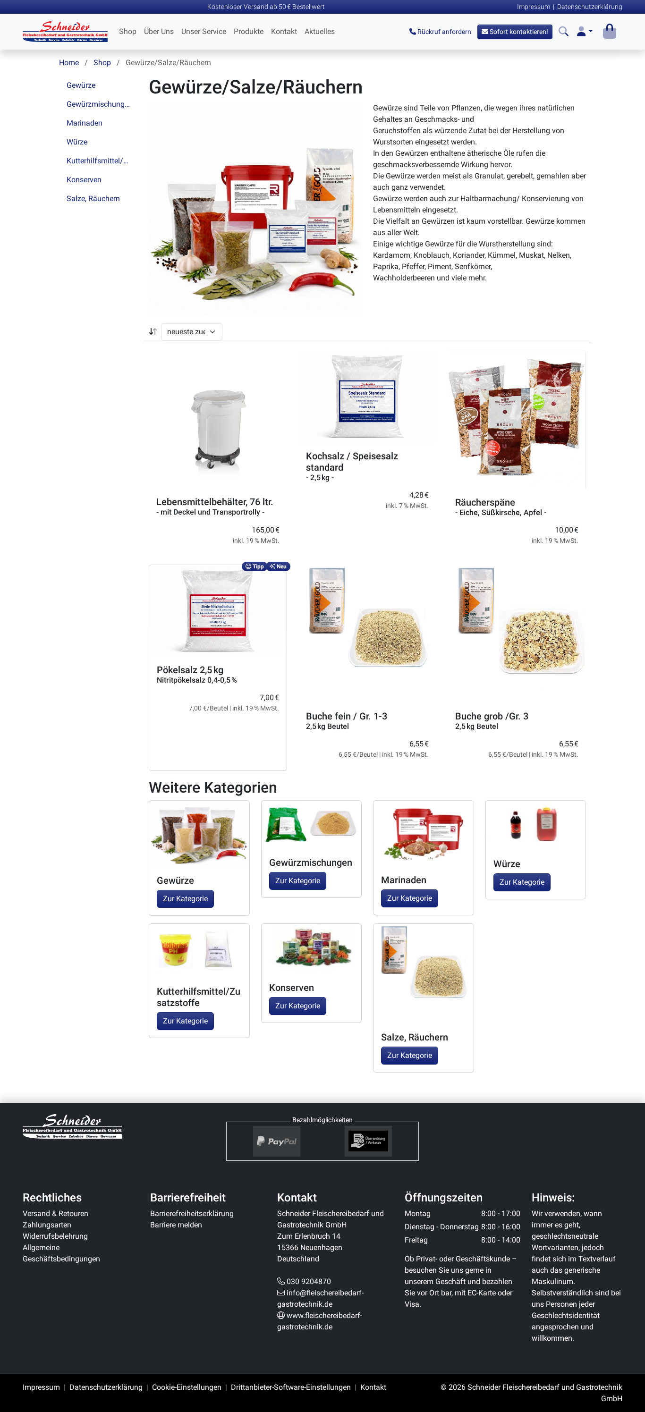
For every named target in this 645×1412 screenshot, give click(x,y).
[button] (585, 32)
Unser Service (203, 31)
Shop (127, 31)
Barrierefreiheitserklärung (192, 1213)
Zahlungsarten (47, 1224)
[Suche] (563, 32)
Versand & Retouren (55, 1213)
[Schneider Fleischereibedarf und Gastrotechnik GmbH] (72, 1125)
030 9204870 (309, 1281)
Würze (77, 141)
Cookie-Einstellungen (186, 1387)
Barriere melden (176, 1224)
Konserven (84, 179)
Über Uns (159, 31)
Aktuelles (320, 31)
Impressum (533, 6)
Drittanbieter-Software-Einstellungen (291, 1387)
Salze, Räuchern (93, 198)
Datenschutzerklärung (589, 6)
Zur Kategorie (185, 898)
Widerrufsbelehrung (55, 1236)
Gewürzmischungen (100, 104)
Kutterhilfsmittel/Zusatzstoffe (102, 160)
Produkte (248, 31)
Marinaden (84, 122)
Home (69, 62)
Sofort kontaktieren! (518, 31)
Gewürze (81, 85)
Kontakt (284, 31)
